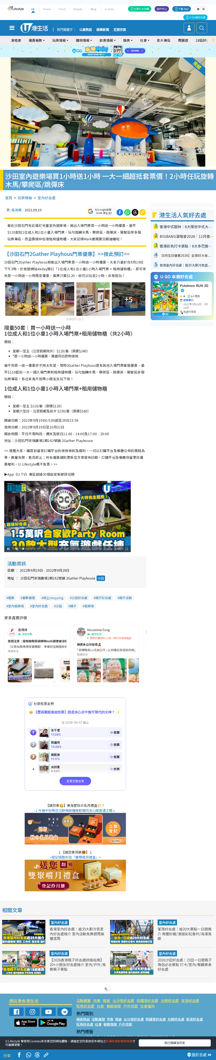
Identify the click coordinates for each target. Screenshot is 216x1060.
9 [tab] (107, 51)
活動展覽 (83, 1000)
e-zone (109, 9)
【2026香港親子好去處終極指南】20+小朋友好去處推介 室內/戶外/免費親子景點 (78, 964)
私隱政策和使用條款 (119, 1041)
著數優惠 (28, 598)
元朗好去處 (170, 1000)
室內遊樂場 (16, 606)
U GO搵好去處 (197, 17)
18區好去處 (204, 40)
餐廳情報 (114, 1006)
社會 (100, 1006)
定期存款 (119, 29)
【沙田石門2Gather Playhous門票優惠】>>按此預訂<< (67, 253)
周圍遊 (183, 40)
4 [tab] (111, 46)
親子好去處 (103, 598)
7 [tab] (98, 51)
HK (33, 9)
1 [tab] (98, 46)
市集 (96, 1000)
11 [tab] (115, 51)
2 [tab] (103, 46)
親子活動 (125, 598)
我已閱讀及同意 (174, 1043)
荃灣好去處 (190, 1000)
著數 (11, 598)
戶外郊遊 (130, 1006)
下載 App (183, 9)
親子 (73, 606)
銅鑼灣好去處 (147, 1000)
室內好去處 (46, 197)
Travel (47, 9)
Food (62, 9)
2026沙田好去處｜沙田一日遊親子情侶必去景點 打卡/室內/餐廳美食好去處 (185, 964)
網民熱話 (83, 1019)
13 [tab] (105, 56)
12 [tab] (119, 51)
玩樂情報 (25, 197)
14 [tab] (109, 56)
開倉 (106, 1000)
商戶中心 (162, 9)
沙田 (101, 578)
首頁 (8, 197)
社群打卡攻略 (141, 9)
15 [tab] (113, 56)
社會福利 (147, 1006)
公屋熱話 (85, 29)
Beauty (78, 9)
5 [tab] (115, 46)
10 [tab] (111, 51)
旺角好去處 (85, 1006)
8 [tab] (103, 51)
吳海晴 (16, 209)
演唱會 (16, 40)
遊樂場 (89, 606)
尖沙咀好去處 (123, 1000)
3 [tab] (107, 46)
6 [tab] (119, 46)
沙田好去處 (79, 598)
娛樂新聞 (102, 29)
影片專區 (163, 40)
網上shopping (53, 598)
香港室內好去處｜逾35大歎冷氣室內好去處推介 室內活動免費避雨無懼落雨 (77, 933)
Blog (93, 9)
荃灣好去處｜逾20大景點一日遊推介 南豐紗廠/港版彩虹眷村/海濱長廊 (185, 933)
